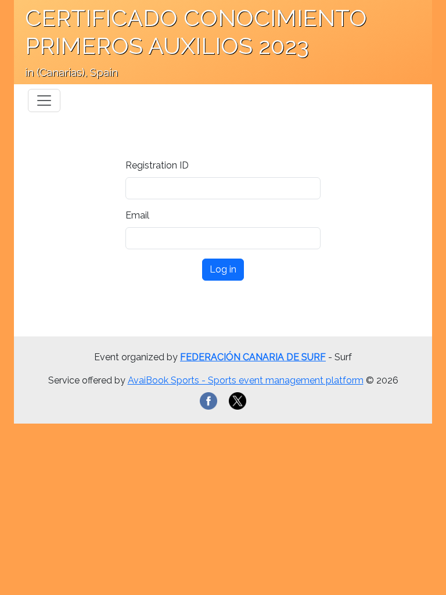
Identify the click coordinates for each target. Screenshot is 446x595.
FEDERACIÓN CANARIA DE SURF (253, 357)
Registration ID (157, 165)
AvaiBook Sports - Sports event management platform (246, 380)
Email (137, 215)
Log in (223, 269)
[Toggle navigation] (44, 100)
